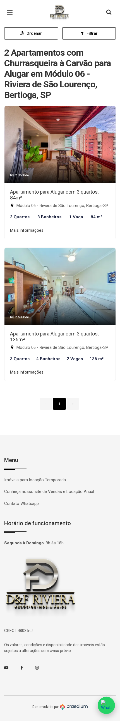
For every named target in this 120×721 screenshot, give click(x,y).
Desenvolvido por (46, 707)
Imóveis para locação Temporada (35, 479)
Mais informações (27, 230)
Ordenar (34, 33)
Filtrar (92, 33)
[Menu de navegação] (11, 12)
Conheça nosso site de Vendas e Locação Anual (49, 491)
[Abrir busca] (108, 12)
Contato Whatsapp (21, 503)
